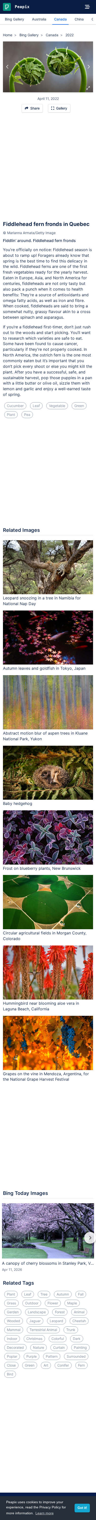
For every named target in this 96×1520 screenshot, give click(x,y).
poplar (12, 1356)
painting (80, 1347)
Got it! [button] (82, 1508)
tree (44, 1294)
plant (11, 414)
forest (60, 1312)
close (11, 1365)
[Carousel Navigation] (48, 1241)
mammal (13, 1330)
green (79, 406)
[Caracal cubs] (7, 66)
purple (31, 1356)
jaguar (35, 1321)
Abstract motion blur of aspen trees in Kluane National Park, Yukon (45, 736)
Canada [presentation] (60, 19)
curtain (59, 1347)
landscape (37, 1312)
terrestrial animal (43, 1330)
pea (27, 414)
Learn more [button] (44, 1513)
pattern (52, 1356)
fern (81, 1365)
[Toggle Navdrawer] (87, 7)
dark (76, 1338)
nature (38, 1347)
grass (11, 1303)
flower (53, 1303)
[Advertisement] (48, 169)
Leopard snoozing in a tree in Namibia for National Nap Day (42, 600)
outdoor (31, 1303)
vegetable (57, 406)
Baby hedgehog (17, 803)
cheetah (79, 1321)
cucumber (15, 406)
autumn (63, 1294)
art (46, 1365)
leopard (56, 1321)
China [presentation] (79, 19)
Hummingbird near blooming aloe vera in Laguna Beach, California (41, 1006)
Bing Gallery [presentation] (14, 19)
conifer (63, 1365)
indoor (12, 1338)
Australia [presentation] (39, 19)
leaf (36, 406)
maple (72, 1303)
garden (13, 1312)
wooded (13, 1321)
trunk (70, 1330)
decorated (15, 1347)
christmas (34, 1338)
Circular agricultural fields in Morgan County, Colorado (44, 935)
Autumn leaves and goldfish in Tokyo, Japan (44, 668)
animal (79, 1312)
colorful (57, 1338)
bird (10, 1374)
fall (80, 1294)
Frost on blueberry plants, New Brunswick (42, 868)
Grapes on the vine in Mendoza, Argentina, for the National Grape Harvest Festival (46, 1076)
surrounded (76, 1356)
